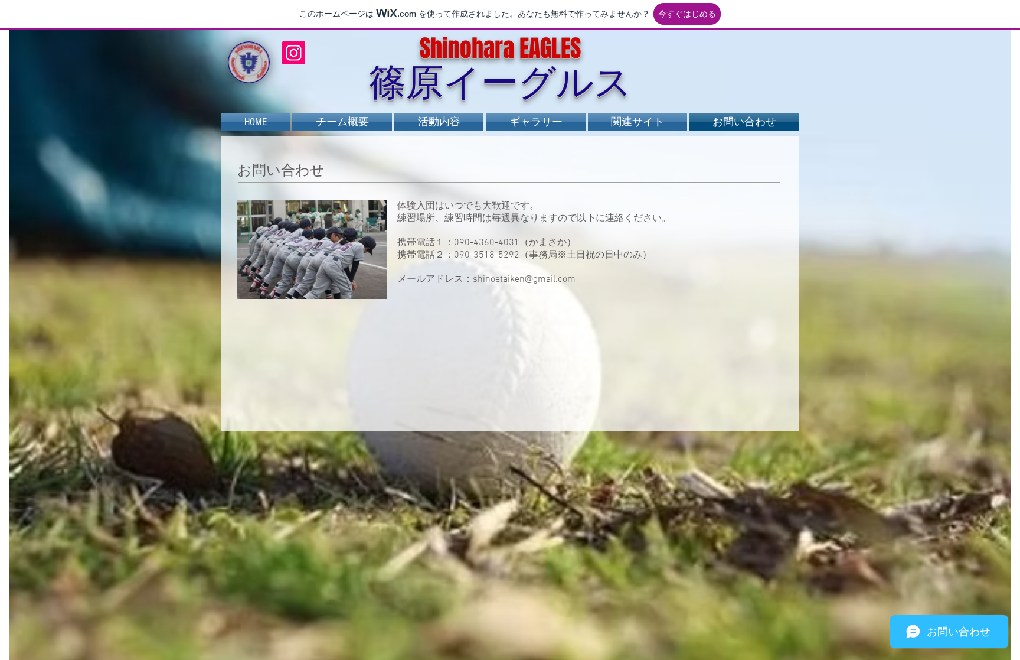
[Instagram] (293, 52)
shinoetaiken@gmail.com (524, 279)
